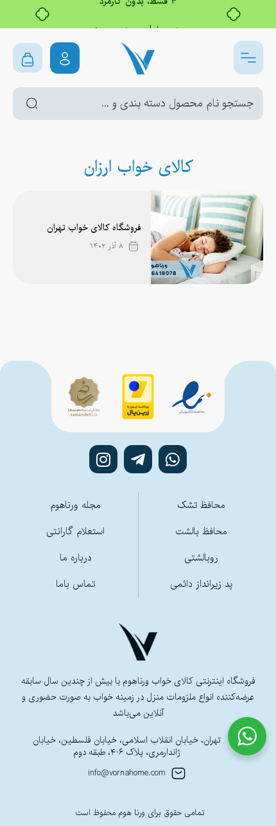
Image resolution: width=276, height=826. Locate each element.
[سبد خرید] (27, 57)
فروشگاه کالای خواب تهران (94, 228)
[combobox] (138, 103)
